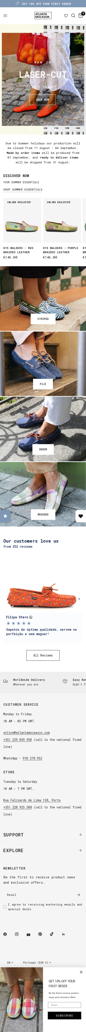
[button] (42, 99)
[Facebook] (8, 934)
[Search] (73, 15)
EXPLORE (13, 850)
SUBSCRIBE (64, 1015)
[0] (80, 15)
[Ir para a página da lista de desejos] (66, 15)
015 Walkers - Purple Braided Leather (60, 250)
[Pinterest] (43, 934)
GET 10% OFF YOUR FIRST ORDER (46, 4)
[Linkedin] (66, 934)
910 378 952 (32, 758)
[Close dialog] (81, 972)
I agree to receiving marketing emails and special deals (45, 906)
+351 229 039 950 (17, 740)
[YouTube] (31, 935)
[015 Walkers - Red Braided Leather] (22, 220)
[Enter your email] (78, 894)
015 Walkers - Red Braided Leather (18, 250)
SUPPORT (13, 835)
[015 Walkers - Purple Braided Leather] (62, 220)
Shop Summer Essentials (22, 189)
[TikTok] (55, 934)
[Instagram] (20, 934)
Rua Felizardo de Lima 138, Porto (32, 800)
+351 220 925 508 (17, 807)
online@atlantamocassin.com (26, 732)
